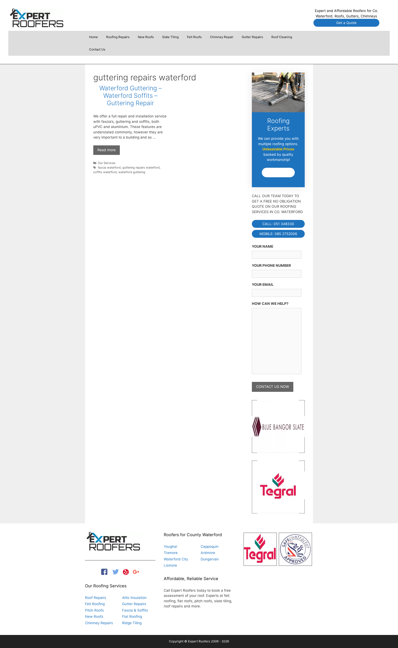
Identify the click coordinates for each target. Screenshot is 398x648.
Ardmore (208, 553)
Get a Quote (346, 23)
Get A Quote (278, 172)
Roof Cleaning (281, 37)
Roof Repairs (95, 598)
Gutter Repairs (252, 37)
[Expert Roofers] (36, 17)
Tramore (171, 553)
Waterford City (176, 559)
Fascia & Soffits (135, 610)
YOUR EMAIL (263, 284)
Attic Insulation (134, 598)
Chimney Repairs (99, 623)
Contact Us (97, 49)
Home (93, 37)
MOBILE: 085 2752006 (278, 234)
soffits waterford (105, 172)
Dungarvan (210, 559)
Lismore (170, 565)
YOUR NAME (262, 246)
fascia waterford (109, 167)
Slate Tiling (170, 37)
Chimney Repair (221, 37)
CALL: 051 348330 (278, 224)
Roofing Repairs (118, 37)
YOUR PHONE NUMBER (271, 265)
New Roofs (146, 37)
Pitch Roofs (94, 610)
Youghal (170, 546)
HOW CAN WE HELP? (270, 304)
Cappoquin (209, 546)
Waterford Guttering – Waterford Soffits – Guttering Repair (130, 95)
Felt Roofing (95, 604)
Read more (108, 151)
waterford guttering (131, 172)
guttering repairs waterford (141, 167)
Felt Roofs (194, 37)
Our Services (106, 163)
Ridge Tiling (132, 623)
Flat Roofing (132, 616)
